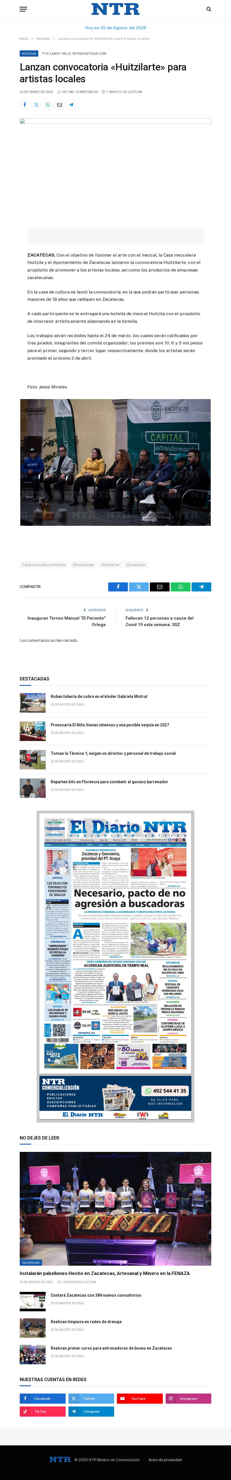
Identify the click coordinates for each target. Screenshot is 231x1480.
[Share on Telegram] (71, 105)
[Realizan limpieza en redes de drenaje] (33, 1328)
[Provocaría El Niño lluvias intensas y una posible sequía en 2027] (33, 731)
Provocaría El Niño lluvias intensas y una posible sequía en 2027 (110, 725)
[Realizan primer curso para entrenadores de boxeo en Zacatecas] (33, 1354)
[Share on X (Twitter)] (36, 105)
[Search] (208, 9)
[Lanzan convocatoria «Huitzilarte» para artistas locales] (115, 122)
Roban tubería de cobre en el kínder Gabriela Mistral (99, 696)
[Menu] (23, 9)
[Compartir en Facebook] (25, 105)
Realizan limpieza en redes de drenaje (86, 1321)
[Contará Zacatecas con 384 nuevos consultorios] (33, 1301)
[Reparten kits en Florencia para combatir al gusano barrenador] (33, 788)
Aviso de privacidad (165, 1460)
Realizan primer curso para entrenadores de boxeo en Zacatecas (111, 1348)
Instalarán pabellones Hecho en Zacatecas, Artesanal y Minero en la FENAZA (105, 1273)
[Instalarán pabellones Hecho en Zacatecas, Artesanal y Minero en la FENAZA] (115, 1209)
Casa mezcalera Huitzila (44, 565)
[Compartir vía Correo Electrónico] (59, 105)
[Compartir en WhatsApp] (48, 105)
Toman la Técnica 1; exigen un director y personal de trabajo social (113, 753)
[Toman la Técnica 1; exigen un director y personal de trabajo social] (33, 759)
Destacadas (83, 565)
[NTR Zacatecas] (115, 9)
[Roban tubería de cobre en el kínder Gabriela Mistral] (33, 703)
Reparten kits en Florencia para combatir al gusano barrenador (109, 782)
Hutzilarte (110, 565)
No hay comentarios (80, 92)
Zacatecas (136, 565)
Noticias (29, 53)
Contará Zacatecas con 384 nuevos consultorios (96, 1295)
